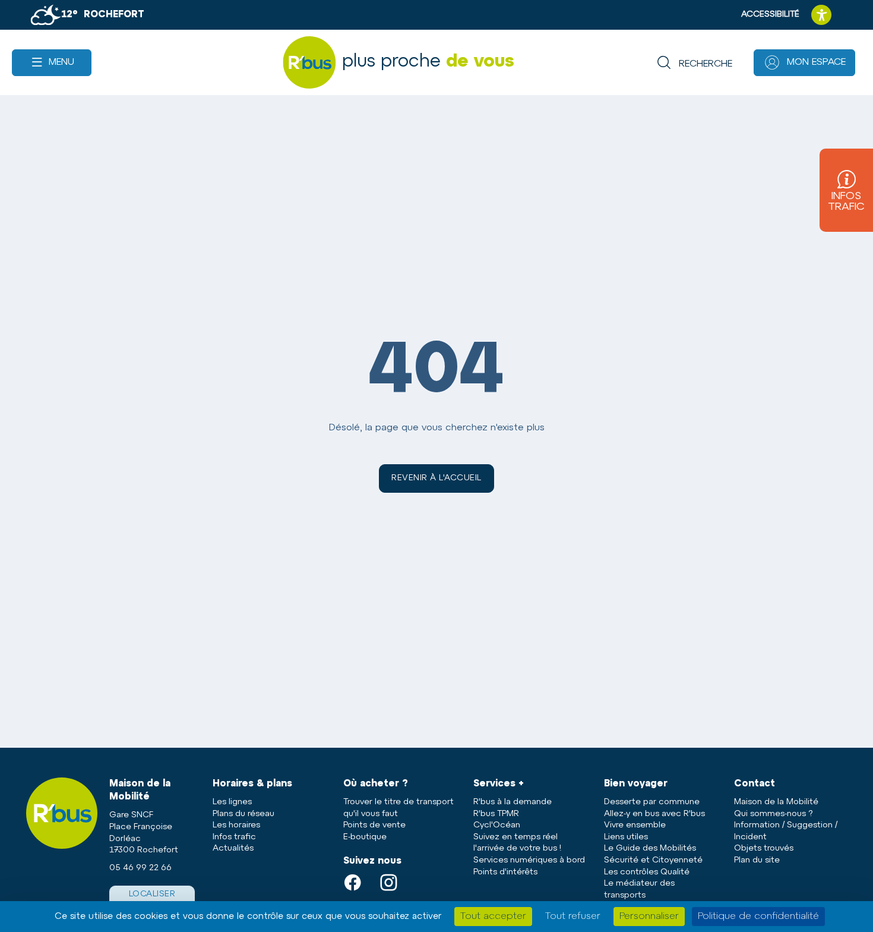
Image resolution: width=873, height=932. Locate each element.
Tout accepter (493, 916)
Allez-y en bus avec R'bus (654, 814)
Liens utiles (626, 837)
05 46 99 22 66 (140, 868)
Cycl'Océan (496, 825)
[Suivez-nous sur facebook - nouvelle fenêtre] (358, 882)
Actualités (233, 848)
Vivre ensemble (635, 825)
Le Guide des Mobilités (650, 848)
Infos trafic (234, 837)
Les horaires (236, 825)
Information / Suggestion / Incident (785, 831)
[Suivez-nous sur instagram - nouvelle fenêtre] (394, 882)
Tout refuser (572, 916)
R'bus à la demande (512, 802)
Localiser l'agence (152, 900)
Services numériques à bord (529, 860)
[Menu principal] (51, 62)
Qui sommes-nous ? (773, 814)
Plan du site (757, 860)
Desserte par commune (652, 802)
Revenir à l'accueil (436, 478)
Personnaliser (649, 916)
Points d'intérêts (505, 872)
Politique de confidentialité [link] (758, 916)
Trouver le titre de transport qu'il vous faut (398, 808)
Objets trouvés (763, 848)
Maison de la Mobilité (776, 802)
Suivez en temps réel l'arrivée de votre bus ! (517, 843)
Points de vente (374, 825)
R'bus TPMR (496, 814)
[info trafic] (846, 190)
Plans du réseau (243, 814)
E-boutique (365, 837)
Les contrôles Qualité (646, 872)
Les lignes (232, 802)
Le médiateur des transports (639, 889)
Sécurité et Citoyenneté (653, 860)
